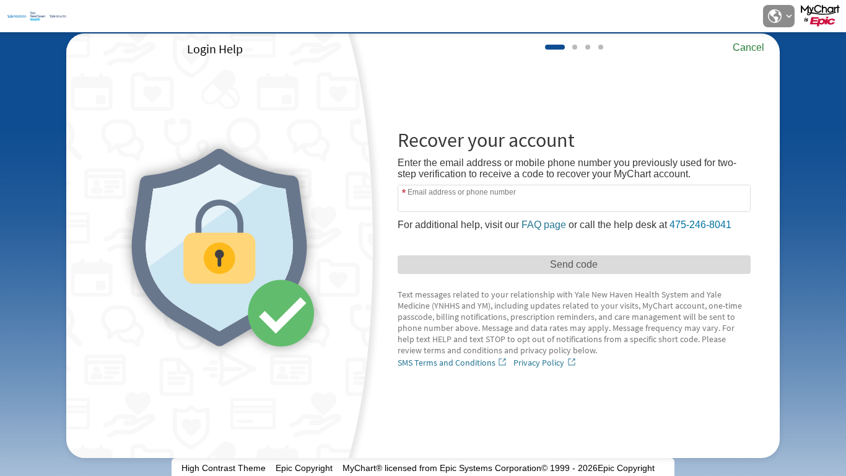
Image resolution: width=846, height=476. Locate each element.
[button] (778, 16)
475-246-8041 (700, 224)
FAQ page (543, 224)
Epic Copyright (304, 468)
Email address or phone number (462, 192)
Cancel (748, 47)
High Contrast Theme (223, 468)
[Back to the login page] (43, 16)
